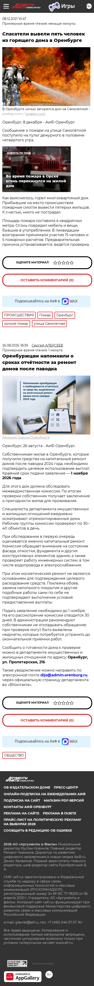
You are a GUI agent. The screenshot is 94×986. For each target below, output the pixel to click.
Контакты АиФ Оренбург (28, 807)
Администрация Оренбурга (25, 437)
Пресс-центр (66, 787)
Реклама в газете (59, 813)
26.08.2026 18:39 (15, 345)
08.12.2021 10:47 (14, 19)
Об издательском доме (27, 787)
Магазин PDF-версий (64, 800)
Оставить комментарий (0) (47, 280)
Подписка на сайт (22, 800)
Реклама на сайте (21, 813)
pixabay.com (35, 114)
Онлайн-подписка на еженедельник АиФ (45, 794)
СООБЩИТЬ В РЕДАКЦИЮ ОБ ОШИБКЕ (38, 830)
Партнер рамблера (43, 963)
